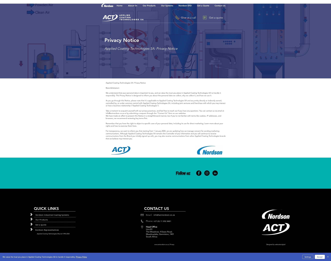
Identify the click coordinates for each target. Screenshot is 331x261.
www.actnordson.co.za (161, 244)
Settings (307, 257)
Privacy (172, 244)
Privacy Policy (81, 257)
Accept (320, 257)
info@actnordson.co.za (115, 113)
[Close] (327, 257)
